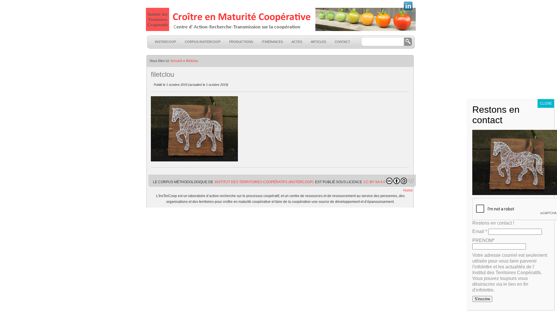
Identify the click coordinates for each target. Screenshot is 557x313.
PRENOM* (483, 240)
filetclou (192, 61)
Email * (479, 231)
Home (408, 190)
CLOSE (546, 103)
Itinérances (272, 41)
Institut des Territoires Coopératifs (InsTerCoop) (264, 182)
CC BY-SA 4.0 (374, 182)
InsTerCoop (165, 41)
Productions (241, 41)
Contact (342, 41)
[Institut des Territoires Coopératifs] (280, 19)
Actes (297, 41)
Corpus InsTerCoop (202, 41)
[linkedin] (408, 10)
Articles (318, 41)
